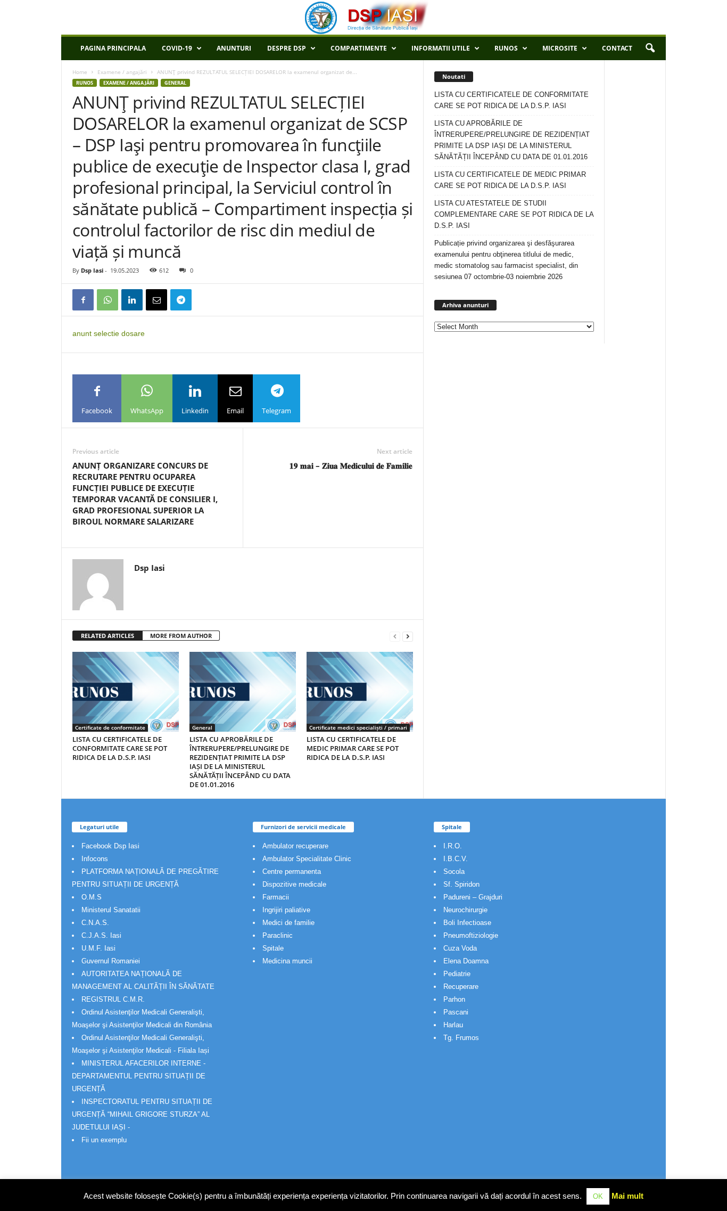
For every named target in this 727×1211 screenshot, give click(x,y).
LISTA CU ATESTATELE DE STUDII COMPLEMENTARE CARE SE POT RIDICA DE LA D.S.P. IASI (513, 214)
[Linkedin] (132, 299)
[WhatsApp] (107, 299)
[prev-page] (395, 636)
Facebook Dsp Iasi (110, 846)
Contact (617, 48)
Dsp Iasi (92, 270)
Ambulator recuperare (295, 846)
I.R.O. (452, 846)
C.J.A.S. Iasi (101, 935)
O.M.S (91, 897)
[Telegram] (181, 299)
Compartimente (359, 48)
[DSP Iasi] (363, 17)
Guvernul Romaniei (110, 961)
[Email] (156, 299)
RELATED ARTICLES (107, 636)
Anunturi (234, 48)
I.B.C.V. (455, 859)
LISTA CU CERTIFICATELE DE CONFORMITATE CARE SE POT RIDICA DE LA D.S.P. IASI (119, 748)
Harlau (453, 1025)
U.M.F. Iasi (98, 948)
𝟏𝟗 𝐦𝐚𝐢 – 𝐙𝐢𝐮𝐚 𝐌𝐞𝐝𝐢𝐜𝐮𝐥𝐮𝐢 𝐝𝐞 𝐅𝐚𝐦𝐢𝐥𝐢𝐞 (351, 465)
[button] (650, 48)
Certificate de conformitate (110, 727)
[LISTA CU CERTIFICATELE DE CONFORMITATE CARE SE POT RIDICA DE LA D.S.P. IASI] (125, 692)
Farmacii (275, 897)
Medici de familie (288, 923)
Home (79, 72)
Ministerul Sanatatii (111, 910)
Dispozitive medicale (294, 884)
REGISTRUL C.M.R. (113, 999)
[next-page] (407, 636)
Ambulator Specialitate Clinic (306, 859)
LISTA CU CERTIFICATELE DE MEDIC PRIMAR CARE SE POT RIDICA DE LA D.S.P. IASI (353, 748)
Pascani (455, 1012)
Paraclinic (277, 935)
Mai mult (627, 1195)
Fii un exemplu (104, 1140)
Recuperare (460, 987)
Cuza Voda (460, 948)
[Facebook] (83, 299)
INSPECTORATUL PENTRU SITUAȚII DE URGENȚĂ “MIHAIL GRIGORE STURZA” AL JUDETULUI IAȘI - (142, 1114)
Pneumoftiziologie (470, 935)
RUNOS (506, 48)
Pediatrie (456, 974)
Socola (454, 871)
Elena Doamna (466, 961)
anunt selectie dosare (108, 333)
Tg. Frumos (461, 1038)
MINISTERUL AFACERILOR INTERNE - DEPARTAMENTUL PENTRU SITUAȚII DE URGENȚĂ (138, 1076)
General (175, 82)
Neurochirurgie (465, 910)
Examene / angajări (122, 72)
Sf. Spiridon (461, 884)
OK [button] (598, 1196)
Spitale (273, 948)
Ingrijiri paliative (286, 910)
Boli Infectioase (467, 923)
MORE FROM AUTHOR (181, 636)
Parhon (454, 999)
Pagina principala (113, 48)
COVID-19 (177, 48)
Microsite (559, 48)
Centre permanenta (291, 871)
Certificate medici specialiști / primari (358, 727)
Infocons (94, 859)
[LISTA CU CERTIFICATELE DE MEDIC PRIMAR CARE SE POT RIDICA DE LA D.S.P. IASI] (360, 692)
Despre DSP (286, 48)
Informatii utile (440, 48)
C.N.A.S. (95, 923)
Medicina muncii (287, 961)
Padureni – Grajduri (472, 897)
